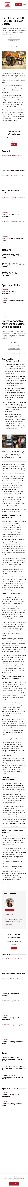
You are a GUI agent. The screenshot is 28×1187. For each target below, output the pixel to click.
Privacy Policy (16, 1179)
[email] (19, 46)
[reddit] (16, 46)
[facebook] (8, 46)
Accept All (14, 1183)
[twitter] (14, 46)
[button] (3, 5)
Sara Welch (14, 342)
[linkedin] (11, 46)
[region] (14, 1180)
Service (4, 14)
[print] (25, 46)
